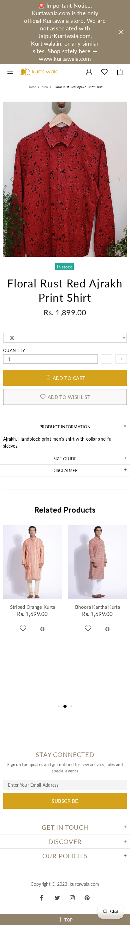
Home (31, 87)
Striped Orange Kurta (32, 607)
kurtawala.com (39, 72)
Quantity (14, 350)
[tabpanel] (32, 587)
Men (45, 87)
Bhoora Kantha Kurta (97, 607)
